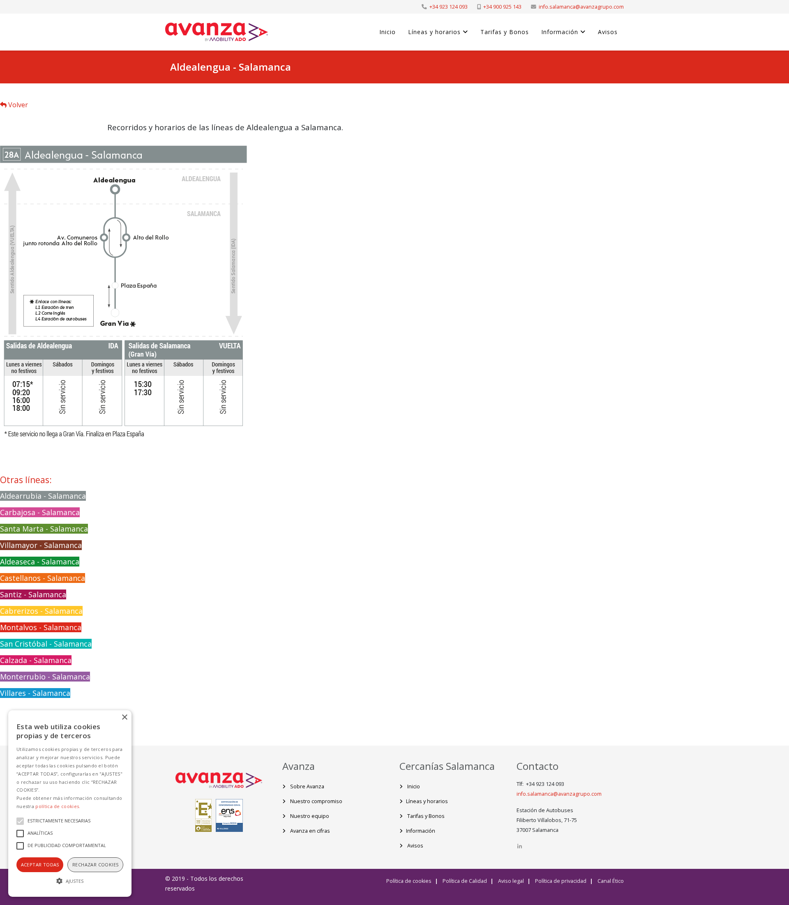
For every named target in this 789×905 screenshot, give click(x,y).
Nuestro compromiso (315, 801)
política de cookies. (57, 806)
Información (559, 32)
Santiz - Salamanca (33, 594)
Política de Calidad (464, 880)
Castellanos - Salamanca (42, 578)
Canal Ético (610, 880)
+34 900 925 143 (502, 6)
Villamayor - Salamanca (41, 545)
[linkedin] (519, 846)
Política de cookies (408, 880)
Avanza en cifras (309, 830)
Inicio (387, 32)
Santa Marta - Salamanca (44, 529)
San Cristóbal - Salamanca (46, 644)
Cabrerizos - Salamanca (41, 611)
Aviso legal (510, 880)
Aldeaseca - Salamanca (39, 561)
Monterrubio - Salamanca (45, 677)
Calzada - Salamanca (36, 660)
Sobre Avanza (306, 786)
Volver (17, 104)
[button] (69, 881)
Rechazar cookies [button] (95, 864)
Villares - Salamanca (35, 693)
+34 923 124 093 (448, 6)
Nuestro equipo (309, 816)
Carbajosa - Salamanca (40, 512)
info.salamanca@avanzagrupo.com (581, 6)
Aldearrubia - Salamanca (43, 496)
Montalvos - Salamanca (40, 627)
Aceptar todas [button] (40, 864)
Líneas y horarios (434, 32)
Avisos (608, 32)
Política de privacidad (560, 880)
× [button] (124, 717)
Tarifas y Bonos (504, 32)
